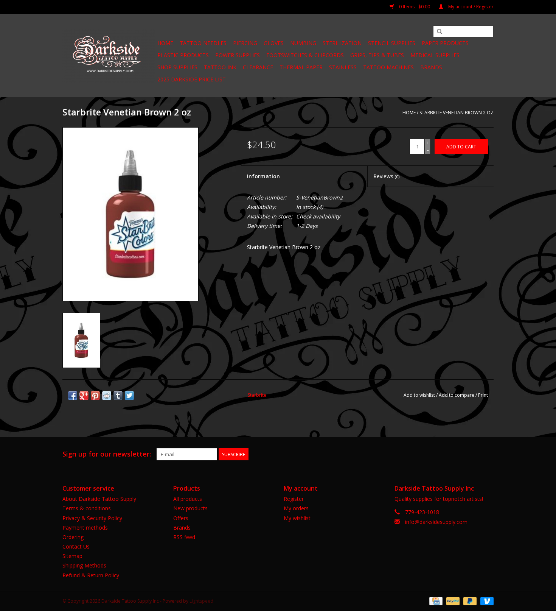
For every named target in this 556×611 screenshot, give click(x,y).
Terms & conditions (86, 508)
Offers (180, 518)
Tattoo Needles (203, 43)
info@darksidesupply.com (436, 521)
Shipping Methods (84, 565)
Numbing (303, 43)
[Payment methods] (435, 600)
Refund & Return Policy (90, 575)
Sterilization (342, 43)
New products (190, 508)
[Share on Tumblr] (118, 395)
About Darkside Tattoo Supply (99, 498)
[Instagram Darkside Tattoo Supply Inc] (487, 454)
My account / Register (470, 6)
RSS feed (184, 537)
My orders (296, 508)
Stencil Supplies (391, 43)
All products (187, 498)
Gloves (274, 43)
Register (294, 498)
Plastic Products (183, 55)
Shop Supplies (177, 67)
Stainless (343, 67)
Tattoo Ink (220, 67)
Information (263, 176)
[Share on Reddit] (106, 395)
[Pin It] (95, 395)
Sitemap (72, 556)
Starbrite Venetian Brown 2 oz (456, 112)
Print (483, 395)
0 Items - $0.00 (414, 6)
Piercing (245, 43)
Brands (431, 67)
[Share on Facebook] (72, 395)
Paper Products (445, 43)
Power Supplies (237, 55)
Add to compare (457, 395)
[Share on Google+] (84, 395)
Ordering (73, 537)
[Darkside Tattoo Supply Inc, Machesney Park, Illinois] (108, 56)
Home (165, 43)
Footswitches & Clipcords (305, 55)
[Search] (439, 31)
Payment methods (85, 527)
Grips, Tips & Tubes (377, 55)
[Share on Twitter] (129, 395)
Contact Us (76, 546)
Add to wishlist (419, 395)
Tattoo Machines (388, 67)
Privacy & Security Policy (92, 518)
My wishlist (297, 518)
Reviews (386, 176)
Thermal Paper (301, 67)
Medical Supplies (435, 55)
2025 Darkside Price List (191, 79)
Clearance (258, 67)
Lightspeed (201, 601)
